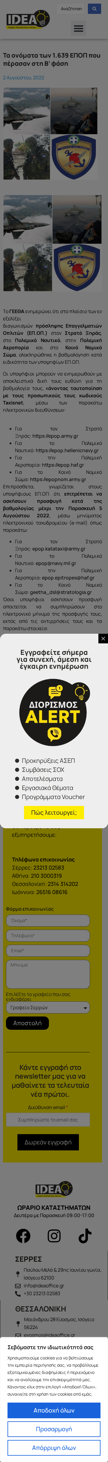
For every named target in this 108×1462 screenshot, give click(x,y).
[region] (54, 1399)
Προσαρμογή (54, 1429)
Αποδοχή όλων (54, 1410)
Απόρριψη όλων (54, 1448)
